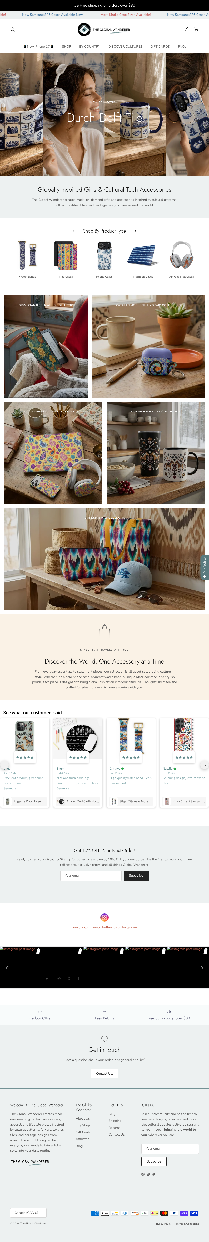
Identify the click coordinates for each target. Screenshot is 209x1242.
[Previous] (6, 967)
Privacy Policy (163, 1224)
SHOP (66, 46)
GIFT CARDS (160, 46)
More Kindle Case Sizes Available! (85, 14)
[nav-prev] (4, 765)
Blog (79, 1146)
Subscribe (136, 875)
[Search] (12, 29)
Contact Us (117, 1134)
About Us (83, 1118)
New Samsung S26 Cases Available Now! (157, 14)
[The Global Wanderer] (105, 29)
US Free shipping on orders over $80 (104, 5)
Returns (114, 1128)
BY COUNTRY (89, 46)
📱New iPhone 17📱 (38, 46)
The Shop (83, 1125)
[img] (25, 757)
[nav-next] (204, 765)
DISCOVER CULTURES (125, 46)
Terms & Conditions (187, 1224)
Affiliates (82, 1139)
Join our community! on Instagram (104, 927)
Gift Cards (83, 1132)
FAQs (182, 46)
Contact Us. (104, 1073)
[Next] (202, 967)
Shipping (115, 1121)
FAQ (112, 1114)
